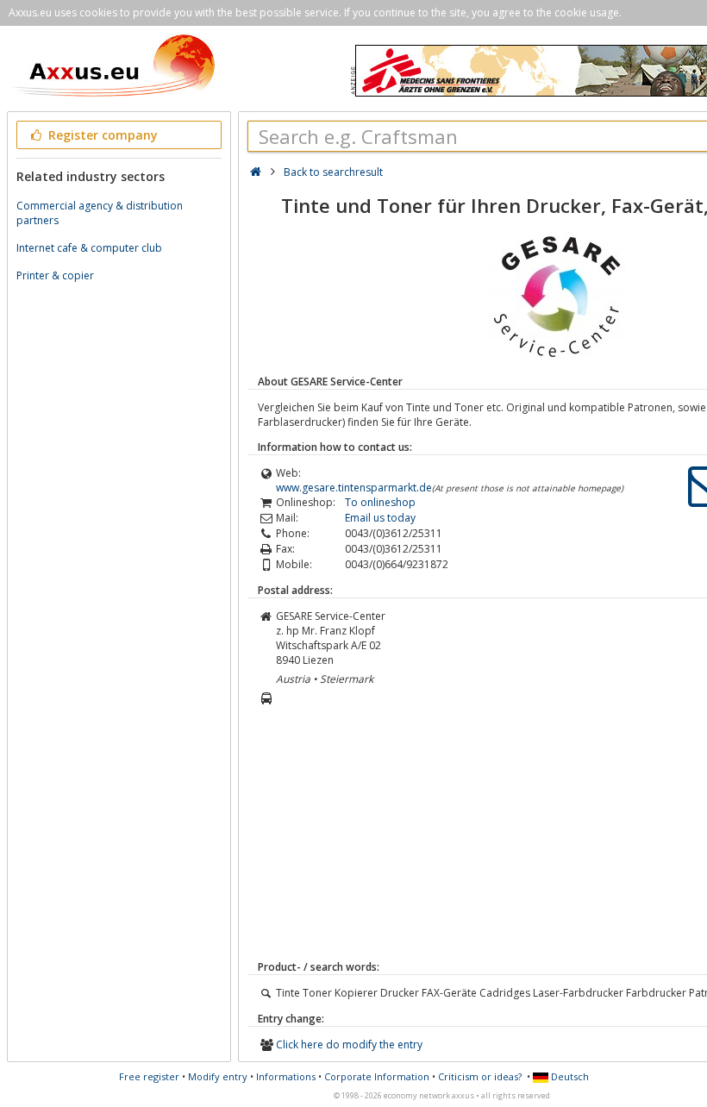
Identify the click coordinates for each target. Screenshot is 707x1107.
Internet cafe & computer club (89, 248)
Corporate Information (376, 1076)
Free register (149, 1076)
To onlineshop (380, 502)
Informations (286, 1076)
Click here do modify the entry (349, 1044)
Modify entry (217, 1076)
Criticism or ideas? (480, 1076)
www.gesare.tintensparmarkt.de (354, 487)
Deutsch (568, 1076)
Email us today (380, 517)
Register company (101, 135)
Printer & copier (55, 275)
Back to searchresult (333, 172)
